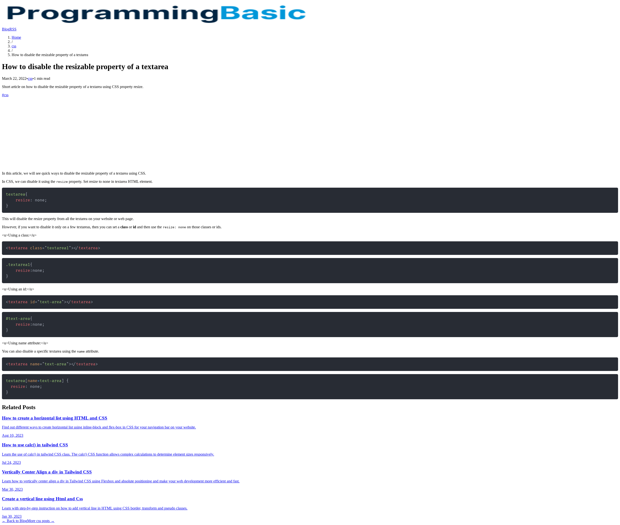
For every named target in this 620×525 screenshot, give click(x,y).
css (14, 46)
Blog (5, 29)
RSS (12, 29)
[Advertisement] (310, 133)
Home (16, 37)
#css (5, 95)
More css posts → (40, 521)
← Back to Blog (14, 521)
